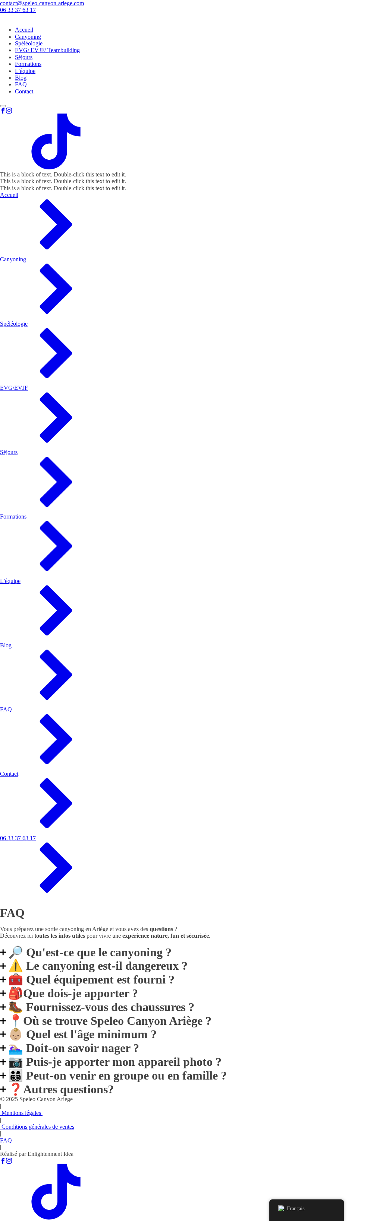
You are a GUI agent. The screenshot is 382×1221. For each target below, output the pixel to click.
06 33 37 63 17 (18, 10)
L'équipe (25, 71)
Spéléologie (29, 43)
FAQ (21, 84)
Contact (24, 91)
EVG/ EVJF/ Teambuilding (47, 50)
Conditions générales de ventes (37, 1126)
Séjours (23, 57)
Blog (20, 77)
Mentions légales (21, 1113)
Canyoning (28, 37)
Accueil (24, 29)
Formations (28, 64)
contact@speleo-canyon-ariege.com (42, 3)
